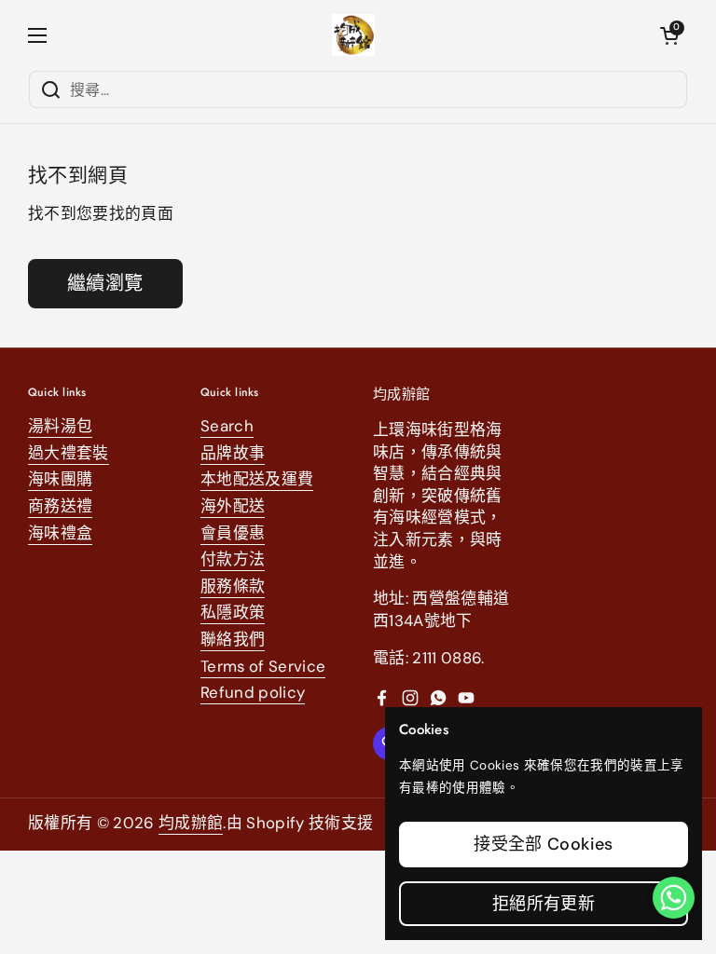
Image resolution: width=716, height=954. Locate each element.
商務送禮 (60, 506)
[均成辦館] (354, 35)
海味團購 (60, 479)
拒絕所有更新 (543, 904)
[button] (669, 35)
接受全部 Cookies (543, 844)
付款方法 (232, 559)
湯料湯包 (60, 426)
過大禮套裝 (68, 453)
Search (227, 426)
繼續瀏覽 (105, 283)
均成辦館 (190, 822)
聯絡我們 (232, 639)
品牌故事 (232, 453)
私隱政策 (232, 612)
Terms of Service (262, 666)
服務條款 (232, 586)
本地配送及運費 (256, 479)
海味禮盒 (60, 533)
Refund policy (252, 692)
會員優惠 (232, 533)
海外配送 (232, 506)
